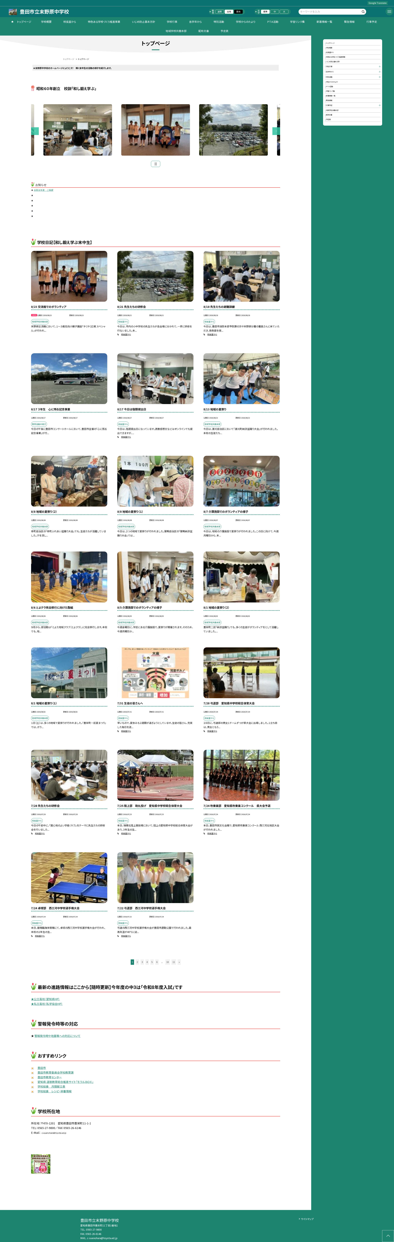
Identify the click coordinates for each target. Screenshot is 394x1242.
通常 (219, 11)
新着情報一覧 (324, 22)
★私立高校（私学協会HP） (47, 1004)
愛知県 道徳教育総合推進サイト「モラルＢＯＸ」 (65, 1082)
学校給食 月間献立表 (51, 1086)
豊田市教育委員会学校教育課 (56, 1072)
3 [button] (142, 962)
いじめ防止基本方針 (143, 22)
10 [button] (167, 962)
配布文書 (203, 31)
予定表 (224, 31)
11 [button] (174, 962)
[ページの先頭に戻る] (388, 1236)
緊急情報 (349, 22)
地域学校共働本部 (176, 31)
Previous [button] (35, 131)
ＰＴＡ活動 (272, 22)
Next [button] (276, 131)
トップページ (24, 22)
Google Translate (378, 2)
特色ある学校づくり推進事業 (104, 22)
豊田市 (42, 1068)
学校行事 (172, 22)
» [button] (179, 962)
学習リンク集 (297, 22)
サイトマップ (307, 1219)
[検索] (363, 11)
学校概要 (46, 22)
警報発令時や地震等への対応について (57, 1036)
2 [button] (137, 962)
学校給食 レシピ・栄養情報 (55, 1091)
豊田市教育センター (50, 1077)
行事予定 (371, 22)
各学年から (195, 22)
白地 (229, 11)
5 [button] (152, 962)
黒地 (238, 11)
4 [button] (147, 962)
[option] (155, 130)
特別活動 (219, 22)
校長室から (69, 22)
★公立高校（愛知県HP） (45, 999)
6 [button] (157, 962)
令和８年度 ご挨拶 (43, 190)
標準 (265, 11)
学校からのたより (245, 22)
